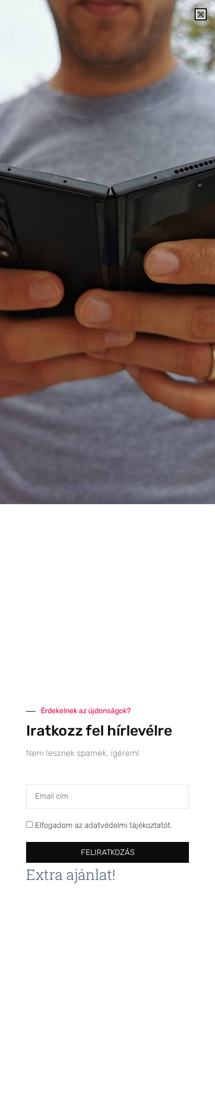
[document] (107, 550)
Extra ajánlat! (70, 874)
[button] (201, 14)
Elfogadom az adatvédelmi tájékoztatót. (103, 825)
